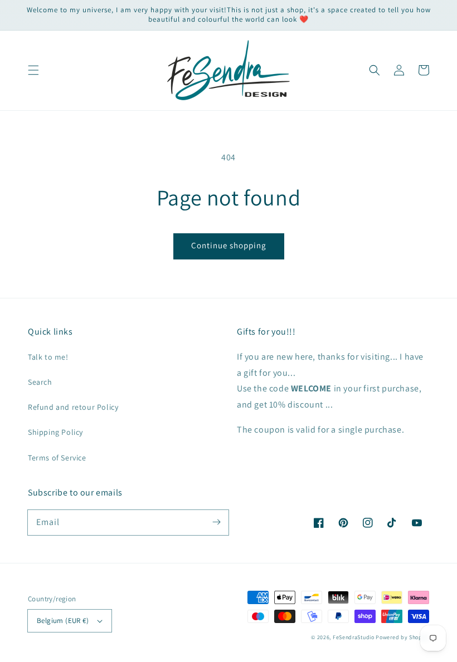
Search (40, 382)
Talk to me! (48, 357)
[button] (33, 70)
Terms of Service (57, 458)
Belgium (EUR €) (63, 620)
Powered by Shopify (402, 637)
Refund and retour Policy (73, 407)
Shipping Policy (55, 432)
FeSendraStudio (354, 637)
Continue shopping (228, 245)
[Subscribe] (216, 522)
